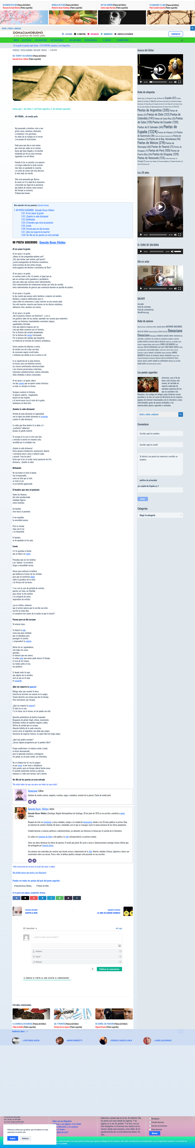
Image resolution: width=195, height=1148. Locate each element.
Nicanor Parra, (169, 107)
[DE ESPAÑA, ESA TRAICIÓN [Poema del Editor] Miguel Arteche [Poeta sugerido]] (114, 1013)
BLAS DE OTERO (143, 331)
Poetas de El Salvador (150, 127)
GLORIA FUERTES (143, 341)
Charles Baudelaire (153, 332)
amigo (29, 335)
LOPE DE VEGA (170, 350)
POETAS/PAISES (90, 40)
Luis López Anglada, (145, 107)
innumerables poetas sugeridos (150, 405)
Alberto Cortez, (142, 98)
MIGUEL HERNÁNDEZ (166, 355)
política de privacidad (148, 480)
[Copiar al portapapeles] (77, 898)
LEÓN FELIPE (163, 350)
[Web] (34, 802)
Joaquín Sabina (147, 344)
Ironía (26, 225)
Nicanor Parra (175, 355)
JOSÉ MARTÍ (161, 347)
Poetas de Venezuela (151, 158)
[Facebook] (17, 898)
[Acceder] (182, 40)
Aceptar (13, 1138)
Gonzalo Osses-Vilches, (23, 885)
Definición (28, 219)
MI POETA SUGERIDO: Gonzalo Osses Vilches (34, 210)
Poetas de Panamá (162, 147)
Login (120, 928)
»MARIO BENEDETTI (74, 1040)
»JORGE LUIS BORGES (163, 1040)
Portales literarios (157, 1122)
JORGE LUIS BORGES (167, 344)
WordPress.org (143, 312)
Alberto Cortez (142, 327)
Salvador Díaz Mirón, (177, 161)
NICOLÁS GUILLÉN (161, 358)
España (170, 98)
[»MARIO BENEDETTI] (60, 1041)
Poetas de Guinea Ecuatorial (164, 136)
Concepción (87, 822)
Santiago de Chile (45, 836)
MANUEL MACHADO (167, 353)
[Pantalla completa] (179, 82)
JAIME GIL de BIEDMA (172, 341)
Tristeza (44, 50)
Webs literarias (156, 1129)
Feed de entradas (144, 306)
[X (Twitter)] (25, 898)
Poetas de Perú (159, 150)
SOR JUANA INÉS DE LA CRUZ (153, 364)
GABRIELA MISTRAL (173, 339)
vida (24, 630)
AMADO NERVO (161, 327)
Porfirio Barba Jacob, (171, 158)
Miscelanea (155, 1118)
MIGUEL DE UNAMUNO (152, 355)
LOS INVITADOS (75, 40)
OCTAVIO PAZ (170, 358)
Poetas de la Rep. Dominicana (164, 139)
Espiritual (16, 50)
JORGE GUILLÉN (156, 344)
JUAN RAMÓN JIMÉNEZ (153, 350)
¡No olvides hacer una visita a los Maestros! (29, 872)
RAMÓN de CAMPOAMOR (160, 361)
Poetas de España (157, 129)
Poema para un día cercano (35, 228)
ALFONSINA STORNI (151, 327)
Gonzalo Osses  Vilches (38, 809)
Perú (176, 106)
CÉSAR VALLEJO (162, 331)
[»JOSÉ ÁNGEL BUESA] (16, 1041)
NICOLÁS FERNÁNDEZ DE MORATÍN (146, 358)
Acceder (141, 304)
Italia (153, 101)
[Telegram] (51, 898)
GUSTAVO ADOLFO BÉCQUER (156, 341)
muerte (28, 641)
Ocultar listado (43, 205)
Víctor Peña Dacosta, (143, 164)
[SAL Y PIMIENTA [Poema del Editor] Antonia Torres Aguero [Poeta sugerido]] (72, 1013)
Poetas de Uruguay (166, 154)
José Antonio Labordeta (163, 101)
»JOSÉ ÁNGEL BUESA (31, 1040)
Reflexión (37, 50)
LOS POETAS (27, 40)
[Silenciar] (175, 82)
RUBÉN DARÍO (142, 363)
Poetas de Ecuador (165, 122)
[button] (160, 69)
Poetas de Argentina (153, 109)
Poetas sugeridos (26, 50)
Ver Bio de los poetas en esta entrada (40, 235)
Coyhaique (47, 822)
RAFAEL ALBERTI (147, 361)
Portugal (141, 161)
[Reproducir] (141, 82)
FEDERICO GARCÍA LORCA (165, 335)
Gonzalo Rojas (47, 845)
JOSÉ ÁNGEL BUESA (172, 346)
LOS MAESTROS (41, 40)
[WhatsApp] (60, 898)
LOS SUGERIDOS (57, 40)
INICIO (16, 40)
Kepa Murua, (150, 104)
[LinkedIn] (42, 898)
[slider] (158, 82)
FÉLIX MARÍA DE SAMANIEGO (160, 339)
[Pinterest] (34, 898)
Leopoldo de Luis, (159, 104)
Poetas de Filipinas (167, 132)
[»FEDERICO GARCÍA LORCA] (103, 1041)
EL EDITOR (107, 40)
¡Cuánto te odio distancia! (34, 216)
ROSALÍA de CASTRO (174, 361)
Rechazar (25, 1138)
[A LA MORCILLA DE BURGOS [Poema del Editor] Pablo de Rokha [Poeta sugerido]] (31, 1013)
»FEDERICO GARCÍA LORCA (121, 1040)
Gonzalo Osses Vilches (52, 242)
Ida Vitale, (147, 101)
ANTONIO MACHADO (174, 326)
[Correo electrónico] (30, 802)
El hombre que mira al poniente (37, 222)
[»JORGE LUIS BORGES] (147, 1041)
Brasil (161, 98)
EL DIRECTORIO (122, 40)
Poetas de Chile (42, 885)
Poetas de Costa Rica (164, 118)
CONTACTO (175, 34)
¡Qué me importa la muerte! (35, 232)
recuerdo (44, 416)
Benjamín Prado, (152, 98)
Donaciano (32, 791)
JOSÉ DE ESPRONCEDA (151, 347)
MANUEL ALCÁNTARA (155, 352)
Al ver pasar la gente (32, 213)
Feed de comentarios (146, 309)
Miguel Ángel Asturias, (157, 107)
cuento (21, 383)
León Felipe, (169, 104)
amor (21, 658)
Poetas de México (151, 142)
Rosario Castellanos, (165, 161)
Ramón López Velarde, (152, 161)
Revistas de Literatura (159, 1125)
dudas (33, 576)
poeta (28, 553)
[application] (160, 69)
